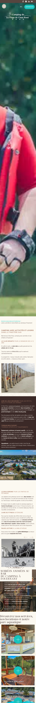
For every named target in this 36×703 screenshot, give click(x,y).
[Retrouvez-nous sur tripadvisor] (31, 1)
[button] (26, 537)
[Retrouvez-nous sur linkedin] (28, 1)
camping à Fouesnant (14, 406)
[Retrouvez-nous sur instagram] (26, 1)
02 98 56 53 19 (29, 7)
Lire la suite (6, 628)
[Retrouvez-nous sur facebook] (23, 1)
